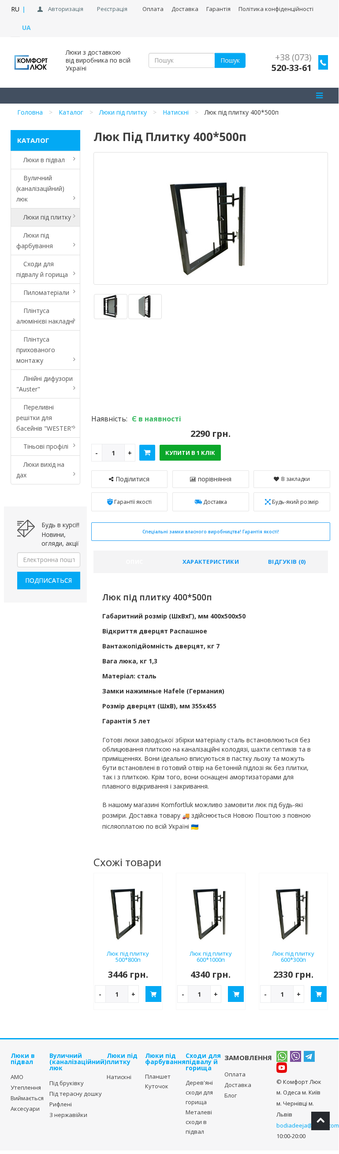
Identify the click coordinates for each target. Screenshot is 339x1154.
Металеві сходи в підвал (199, 1121)
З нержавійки (68, 1115)
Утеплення (26, 1087)
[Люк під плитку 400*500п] (110, 306)
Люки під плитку (123, 112)
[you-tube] (281, 1067)
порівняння (214, 479)
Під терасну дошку (75, 1094)
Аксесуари (25, 1109)
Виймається (27, 1098)
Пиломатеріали (42, 292)
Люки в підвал (40, 160)
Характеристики (211, 562)
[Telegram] (309, 1056)
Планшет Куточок (158, 1081)
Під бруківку (66, 1083)
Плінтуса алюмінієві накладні (45, 315)
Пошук (230, 60)
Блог (230, 1095)
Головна (30, 112)
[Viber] (295, 1056)
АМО (17, 1077)
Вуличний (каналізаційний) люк (40, 188)
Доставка (237, 1085)
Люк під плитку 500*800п (128, 956)
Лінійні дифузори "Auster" (44, 383)
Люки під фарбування (34, 240)
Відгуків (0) (287, 562)
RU (15, 9)
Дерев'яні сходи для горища (199, 1092)
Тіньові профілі (42, 446)
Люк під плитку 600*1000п (211, 956)
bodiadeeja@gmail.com (307, 1125)
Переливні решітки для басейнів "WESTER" (45, 417)
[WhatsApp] (281, 1056)
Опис (134, 562)
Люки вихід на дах (40, 469)
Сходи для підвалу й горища (42, 269)
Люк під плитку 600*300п (293, 956)
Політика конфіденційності (275, 9)
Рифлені (60, 1104)
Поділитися (132, 479)
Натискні (176, 112)
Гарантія (218, 9)
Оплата (153, 9)
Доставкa (184, 9)
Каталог (71, 112)
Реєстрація (112, 9)
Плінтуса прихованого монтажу (35, 350)
